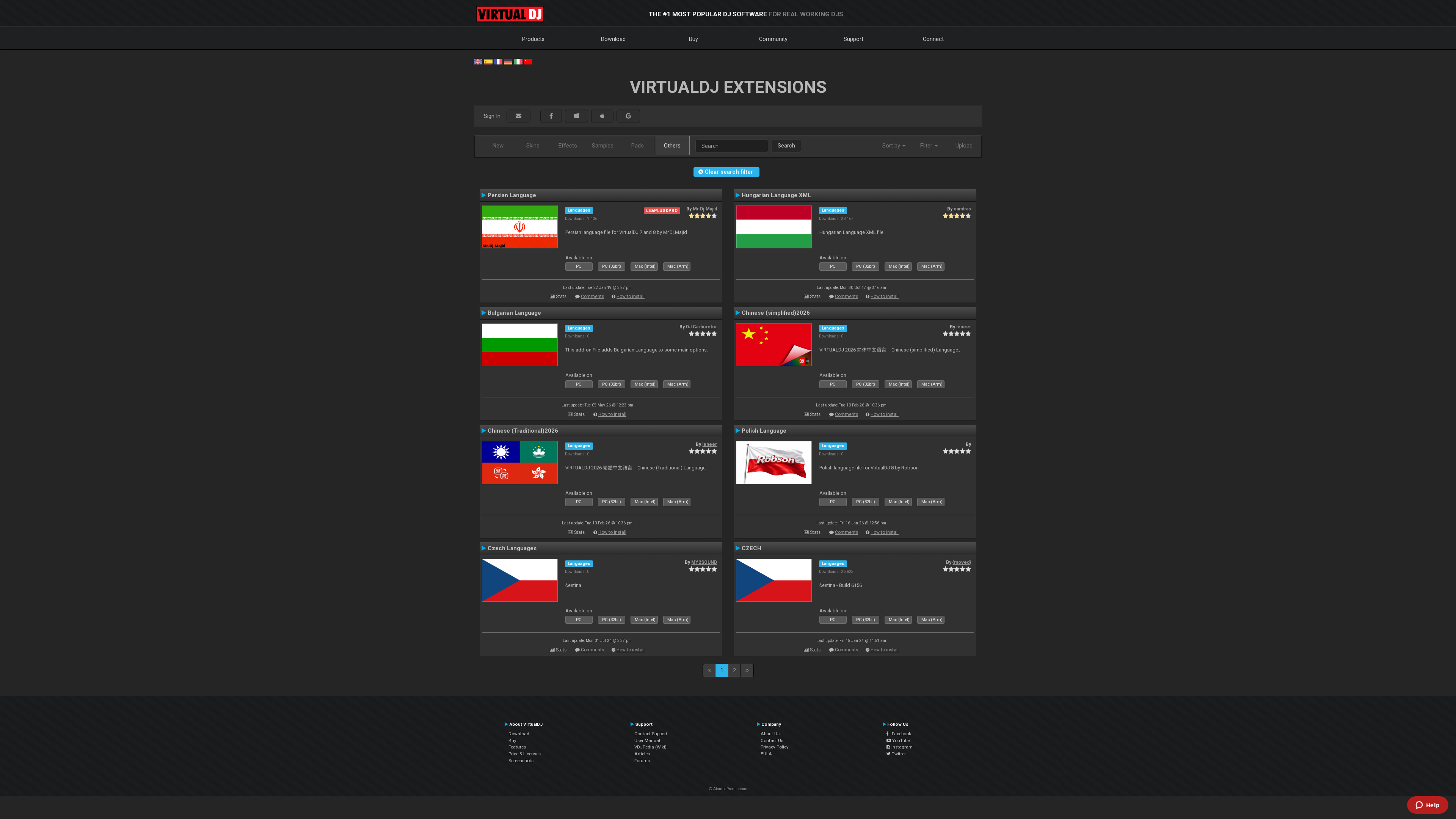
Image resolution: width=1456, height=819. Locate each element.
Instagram (901, 747)
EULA (766, 753)
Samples (602, 145)
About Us (770, 733)
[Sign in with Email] (518, 116)
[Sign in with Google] (628, 116)
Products (533, 39)
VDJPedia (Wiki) (650, 747)
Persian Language (512, 195)
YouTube (900, 740)
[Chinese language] (528, 61)
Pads (637, 145)
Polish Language (764, 430)
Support (853, 39)
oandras (962, 209)
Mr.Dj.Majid (705, 209)
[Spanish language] (488, 61)
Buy (693, 39)
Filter (927, 145)
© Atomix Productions (728, 788)
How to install (631, 296)
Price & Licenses (524, 753)
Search (786, 145)
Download (613, 39)
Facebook (899, 733)
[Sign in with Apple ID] (602, 116)
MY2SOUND (704, 562)
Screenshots (520, 760)
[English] (478, 61)
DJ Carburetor (701, 326)
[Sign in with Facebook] (551, 116)
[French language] (498, 61)
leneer (963, 326)
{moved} (961, 562)
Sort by (892, 145)
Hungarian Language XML (776, 195)
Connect (933, 39)
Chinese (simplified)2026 (776, 312)
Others (672, 145)
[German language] (508, 61)
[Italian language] (518, 61)
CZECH (751, 548)
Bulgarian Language (514, 312)
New (498, 145)
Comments (592, 296)
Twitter (898, 753)
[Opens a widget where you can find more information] (1427, 805)
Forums (642, 760)
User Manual (647, 740)
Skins (533, 145)
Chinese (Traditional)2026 (523, 430)
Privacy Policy (775, 747)
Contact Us (772, 740)
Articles (642, 753)
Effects (568, 145)
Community (773, 39)
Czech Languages (512, 548)
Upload (964, 145)
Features (517, 747)
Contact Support (650, 733)
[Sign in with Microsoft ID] (576, 116)
